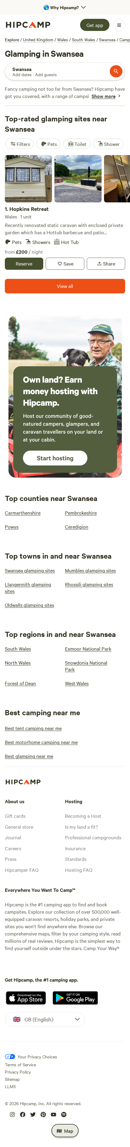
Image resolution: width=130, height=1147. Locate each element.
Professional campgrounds (93, 837)
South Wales (83, 39)
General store (19, 826)
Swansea (107, 39)
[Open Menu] (119, 25)
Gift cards (15, 815)
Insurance (75, 848)
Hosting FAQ (78, 869)
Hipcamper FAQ (21, 869)
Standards (75, 858)
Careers (13, 848)
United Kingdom (38, 39)
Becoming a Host (83, 815)
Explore (12, 39)
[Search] (116, 71)
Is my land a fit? (81, 826)
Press (10, 858)
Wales (62, 39)
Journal (13, 837)
